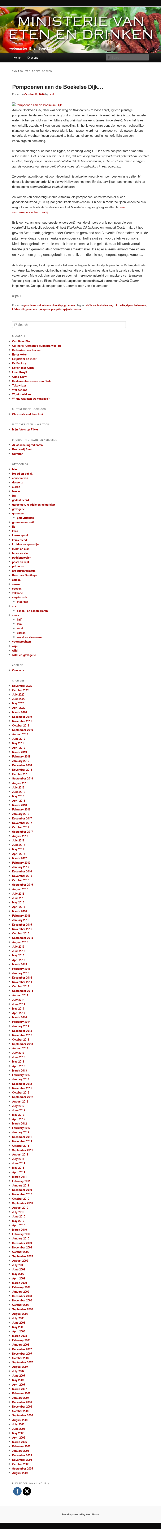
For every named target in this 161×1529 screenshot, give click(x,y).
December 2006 (22, 1402)
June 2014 (18, 1004)
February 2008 (21, 1340)
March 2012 (19, 1123)
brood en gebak (22, 473)
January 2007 (20, 1398)
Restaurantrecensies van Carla (31, 381)
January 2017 (20, 867)
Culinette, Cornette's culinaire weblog (36, 346)
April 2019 (18, 748)
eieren (16, 487)
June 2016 (18, 898)
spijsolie (68, 309)
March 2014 (19, 1017)
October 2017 (20, 827)
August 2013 (20, 1048)
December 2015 (22, 924)
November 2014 (22, 982)
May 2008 (18, 1327)
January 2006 (20, 1451)
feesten (16, 491)
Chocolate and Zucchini (27, 414)
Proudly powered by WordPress (80, 1514)
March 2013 (19, 1070)
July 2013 (18, 1053)
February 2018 (21, 809)
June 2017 (18, 845)
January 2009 (20, 1291)
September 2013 (22, 1044)
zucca (77, 309)
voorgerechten (21, 641)
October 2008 (20, 1305)
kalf (19, 619)
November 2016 (22, 876)
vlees (15, 615)
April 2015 (18, 960)
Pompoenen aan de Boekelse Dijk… (57, 86)
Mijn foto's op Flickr (25, 429)
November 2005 (22, 1460)
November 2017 (22, 823)
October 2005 (20, 1464)
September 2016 (22, 884)
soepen (17, 588)
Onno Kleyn (19, 377)
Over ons (32, 57)
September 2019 (22, 730)
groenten (69, 305)
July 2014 (18, 1000)
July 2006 (18, 1424)
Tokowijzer (19, 385)
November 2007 (22, 1353)
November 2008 (22, 1300)
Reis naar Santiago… (25, 575)
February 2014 (21, 1022)
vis (14, 606)
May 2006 (18, 1433)
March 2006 (19, 1442)
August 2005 (20, 1473)
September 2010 (22, 1203)
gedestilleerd (20, 500)
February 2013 (21, 1075)
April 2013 (18, 1066)
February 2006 (21, 1446)
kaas (15, 531)
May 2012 (18, 1115)
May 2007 (18, 1380)
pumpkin (56, 309)
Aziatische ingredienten (27, 445)
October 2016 (20, 880)
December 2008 (22, 1296)
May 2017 (18, 849)
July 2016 (18, 893)
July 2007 (18, 1371)
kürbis (16, 309)
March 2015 (19, 964)
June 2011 (18, 1163)
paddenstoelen (21, 557)
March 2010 (19, 1229)
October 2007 (20, 1358)
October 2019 (20, 725)
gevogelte (18, 509)
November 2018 (22, 770)
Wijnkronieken (21, 394)
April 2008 (18, 1331)
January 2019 (20, 761)
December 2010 (22, 1190)
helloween (140, 305)
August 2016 (20, 889)
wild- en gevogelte (24, 655)
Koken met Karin (23, 368)
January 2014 (20, 1026)
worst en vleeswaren (30, 637)
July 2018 (18, 787)
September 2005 (22, 1468)
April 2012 (18, 1119)
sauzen (16, 584)
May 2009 (18, 1274)
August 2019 (20, 734)
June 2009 (18, 1269)
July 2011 (18, 1159)
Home (17, 57)
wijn (15, 646)
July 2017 (18, 840)
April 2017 (18, 854)
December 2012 (22, 1084)
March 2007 (19, 1389)
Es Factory (19, 363)
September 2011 (22, 1150)
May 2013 (18, 1061)
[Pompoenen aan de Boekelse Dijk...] (38, 105)
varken (21, 633)
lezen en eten (20, 553)
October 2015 (20, 933)
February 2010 (21, 1234)
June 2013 (18, 1057)
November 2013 (22, 1035)
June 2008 (18, 1322)
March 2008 (19, 1336)
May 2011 (18, 1168)
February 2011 (21, 1181)
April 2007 (18, 1384)
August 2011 (20, 1154)
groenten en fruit (23, 522)
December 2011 (22, 1137)
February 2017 (21, 862)
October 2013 (20, 1039)
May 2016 (18, 902)
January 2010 (20, 1238)
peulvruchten (25, 518)
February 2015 (21, 969)
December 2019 (22, 717)
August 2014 (20, 995)
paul (51, 94)
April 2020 (18, 708)
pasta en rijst (20, 562)
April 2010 (18, 1225)
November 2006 (22, 1406)
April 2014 (18, 1013)
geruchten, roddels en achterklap (43, 305)
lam (19, 624)
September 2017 (22, 831)
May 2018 (18, 796)
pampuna (32, 309)
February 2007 (21, 1393)
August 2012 (20, 1101)
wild (15, 650)
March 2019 (19, 752)
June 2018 (18, 792)
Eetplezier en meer (24, 359)
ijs (13, 526)
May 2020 (18, 703)
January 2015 (20, 973)
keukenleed (19, 540)
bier (14, 469)
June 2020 (18, 699)
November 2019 (22, 721)
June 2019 (18, 739)
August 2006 (20, 1420)
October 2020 (20, 690)
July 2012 (18, 1106)
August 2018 (20, 783)
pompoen (44, 309)
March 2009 (19, 1283)
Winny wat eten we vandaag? (31, 399)
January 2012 (20, 1132)
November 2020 (22, 686)
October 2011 (20, 1146)
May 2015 (18, 955)
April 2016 (18, 907)
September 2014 (22, 991)
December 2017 (22, 818)
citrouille (120, 305)
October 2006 (20, 1411)
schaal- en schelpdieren (32, 611)
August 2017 (20, 836)
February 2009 (21, 1287)
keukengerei (20, 535)
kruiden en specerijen (26, 544)
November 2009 (22, 1247)
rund (20, 628)
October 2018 (20, 774)
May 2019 (18, 743)
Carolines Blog (21, 341)
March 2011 (19, 1177)
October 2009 (20, 1252)
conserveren (20, 478)
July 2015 (18, 946)
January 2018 (20, 814)
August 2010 (20, 1208)
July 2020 (18, 694)
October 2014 (20, 986)
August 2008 (20, 1314)
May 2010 (18, 1221)
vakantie (17, 593)
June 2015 (18, 951)
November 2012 (22, 1088)
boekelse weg (105, 305)
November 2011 (22, 1141)
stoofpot (22, 602)
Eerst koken (19, 354)
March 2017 (19, 858)
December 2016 (22, 871)
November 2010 (22, 1194)
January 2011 (20, 1185)
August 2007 (20, 1367)
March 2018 (19, 805)
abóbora (91, 305)
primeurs (18, 566)
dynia (129, 305)
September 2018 (22, 778)
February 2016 (21, 915)
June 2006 (18, 1429)
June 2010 (18, 1216)
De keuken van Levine (26, 350)
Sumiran (17, 454)
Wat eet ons (19, 390)
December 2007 (22, 1349)
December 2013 (22, 1031)
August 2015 (20, 942)
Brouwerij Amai (22, 449)
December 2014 (22, 977)
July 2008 (18, 1318)
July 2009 (18, 1265)
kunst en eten (21, 549)
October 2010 (20, 1199)
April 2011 (18, 1172)
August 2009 (20, 1260)
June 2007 (18, 1375)
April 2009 (18, 1278)
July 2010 (18, 1212)
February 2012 (21, 1128)
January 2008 (20, 1344)
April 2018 (18, 800)
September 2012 (22, 1097)
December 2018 (22, 765)
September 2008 (22, 1309)
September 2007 (22, 1362)
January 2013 (20, 1079)
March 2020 (19, 712)
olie (23, 309)
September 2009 (22, 1256)
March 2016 (19, 911)
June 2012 (18, 1110)
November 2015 (22, 929)
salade (16, 580)
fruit (14, 495)
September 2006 (22, 1415)
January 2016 (20, 920)
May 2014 (18, 1008)
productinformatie (23, 571)
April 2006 (18, 1437)
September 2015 (22, 938)
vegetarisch (19, 597)
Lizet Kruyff (19, 372)
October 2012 (20, 1092)
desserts (17, 482)
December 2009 (22, 1243)
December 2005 (22, 1455)
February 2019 (21, 756)
